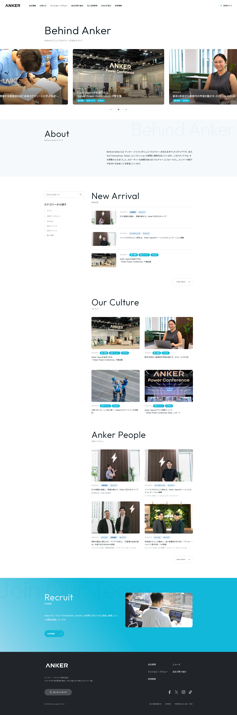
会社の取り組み (179, 671)
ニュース (176, 664)
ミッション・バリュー (158, 671)
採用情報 (152, 679)
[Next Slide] (125, 109)
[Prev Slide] (111, 109)
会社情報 (152, 664)
